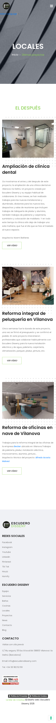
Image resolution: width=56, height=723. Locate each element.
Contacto (7, 625)
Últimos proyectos (33, 55)
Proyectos (7, 615)
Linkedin (6, 557)
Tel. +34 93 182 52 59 (12, 667)
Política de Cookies (39, 696)
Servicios (6, 596)
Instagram (7, 547)
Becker (17, 446)
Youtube (6, 552)
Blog (4, 630)
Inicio (15, 54)
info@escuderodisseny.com (22, 661)
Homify (5, 576)
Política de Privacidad (19, 696)
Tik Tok (5, 567)
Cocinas (6, 606)
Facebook (7, 542)
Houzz (5, 571)
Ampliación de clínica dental (26, 169)
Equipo (5, 591)
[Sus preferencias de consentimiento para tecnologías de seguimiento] (51, 718)
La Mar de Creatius (15, 699)
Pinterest (6, 562)
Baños (5, 601)
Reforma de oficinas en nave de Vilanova (27, 430)
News (4, 620)
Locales (6, 611)
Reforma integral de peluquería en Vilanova (27, 316)
